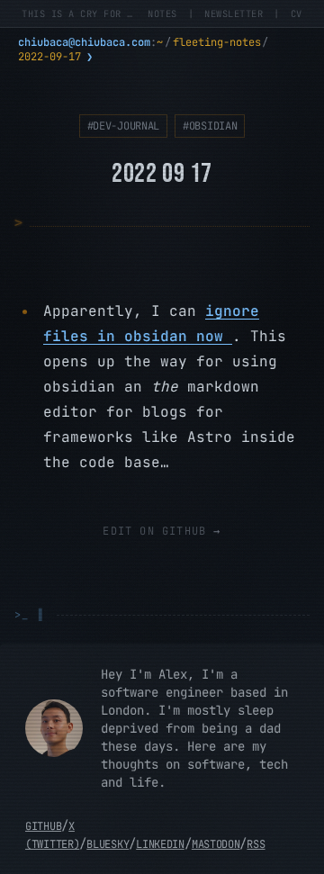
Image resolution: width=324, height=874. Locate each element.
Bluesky (107, 844)
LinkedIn (160, 844)
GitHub (43, 826)
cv (296, 13)
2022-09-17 (49, 57)
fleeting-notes (217, 42)
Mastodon (216, 844)
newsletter (233, 13)
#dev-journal (123, 126)
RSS (256, 844)
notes (162, 13)
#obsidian (210, 126)
